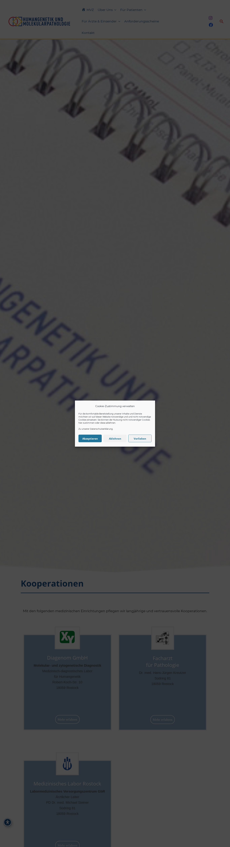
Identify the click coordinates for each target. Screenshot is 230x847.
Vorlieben (140, 438)
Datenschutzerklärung (101, 428)
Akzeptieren (90, 438)
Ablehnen (115, 438)
